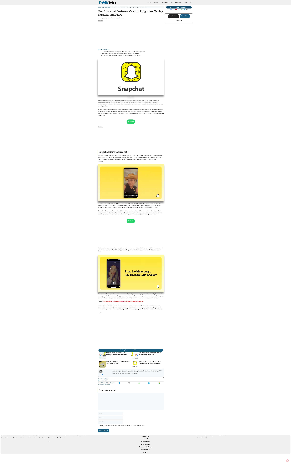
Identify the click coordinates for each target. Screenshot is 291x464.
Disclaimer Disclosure (145, 447)
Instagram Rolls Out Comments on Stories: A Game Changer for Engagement (123, 302)
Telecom (156, 2)
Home (99, 7)
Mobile (149, 2)
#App (180, 21)
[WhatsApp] (131, 121)
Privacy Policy (145, 442)
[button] (191, 2)
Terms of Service (145, 444)
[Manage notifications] (287, 460)
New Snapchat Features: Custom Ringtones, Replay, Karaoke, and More (131, 13)
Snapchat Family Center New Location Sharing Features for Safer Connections (116, 354)
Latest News (184, 16)
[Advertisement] (131, 32)
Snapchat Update (104, 380)
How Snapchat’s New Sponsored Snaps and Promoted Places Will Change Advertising (150, 362)
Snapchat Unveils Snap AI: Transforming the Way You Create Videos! (118, 362)
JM (104, 18)
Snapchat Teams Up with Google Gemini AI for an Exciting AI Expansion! (150, 354)
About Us (145, 439)
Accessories (165, 2)
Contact (186, 2)
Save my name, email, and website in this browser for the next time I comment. (122, 426)
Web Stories (178, 2)
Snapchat (107, 7)
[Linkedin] (103, 374)
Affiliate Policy (145, 450)
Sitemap (145, 453)
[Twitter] (100, 374)
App (172, 2)
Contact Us (145, 436)
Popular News (173, 16)
